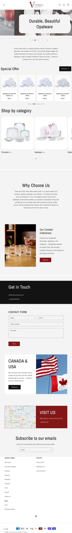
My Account (8, 462)
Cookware (7, 483)
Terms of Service (40, 471)
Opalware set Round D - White (45, 95)
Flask (6, 488)
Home (6, 501)
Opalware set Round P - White (62, 95)
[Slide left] (32, 158)
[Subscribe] (51, 449)
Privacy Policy (40, 462)
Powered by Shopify (22, 532)
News (6, 505)
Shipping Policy (40, 467)
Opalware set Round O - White (27, 95)
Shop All (45, 260)
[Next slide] (42, 40)
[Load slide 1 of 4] (29, 40)
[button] (4, 5)
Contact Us (14, 387)
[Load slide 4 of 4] (37, 40)
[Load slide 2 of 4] (32, 40)
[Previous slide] (25, 40)
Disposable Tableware (10, 467)
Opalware (38, 152)
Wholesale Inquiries (10, 509)
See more (64, 69)
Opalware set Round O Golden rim (9, 95)
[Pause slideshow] (47, 40)
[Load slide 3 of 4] (35, 40)
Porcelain (5, 152)
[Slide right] (40, 158)
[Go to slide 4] (34, 104)
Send (14, 344)
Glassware (7, 479)
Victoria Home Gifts (13, 532)
